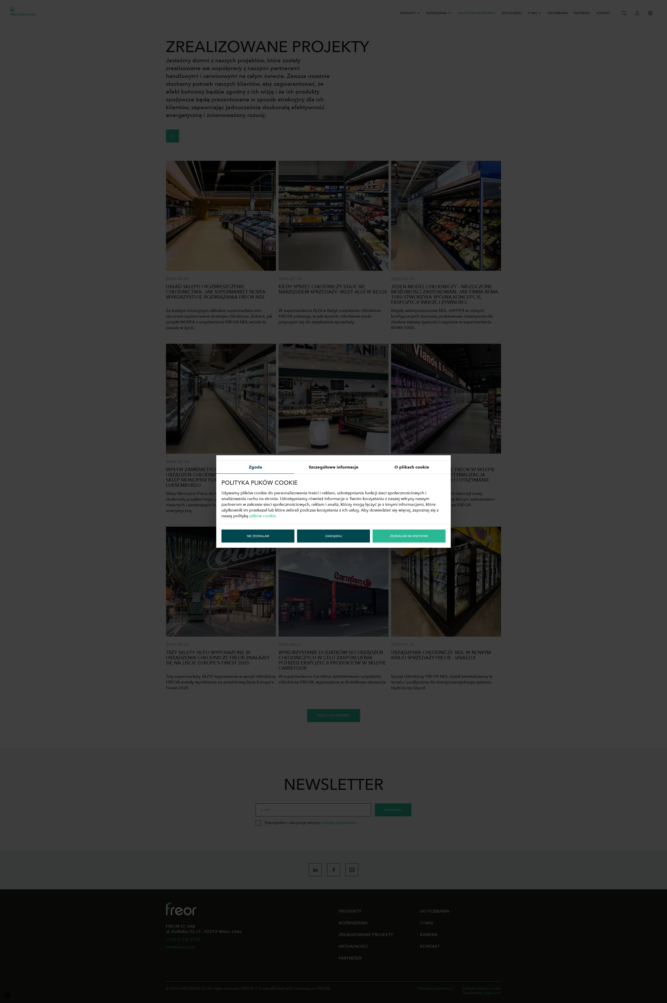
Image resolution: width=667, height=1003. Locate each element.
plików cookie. (263, 516)
